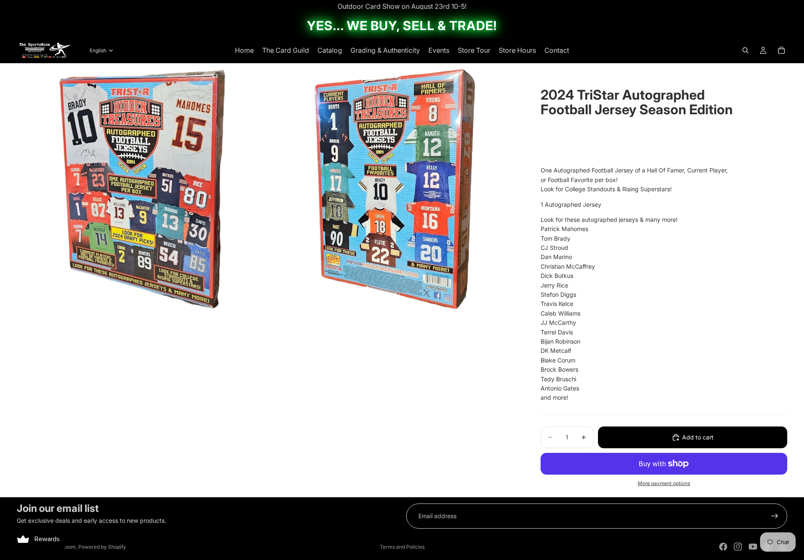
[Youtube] (753, 547)
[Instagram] (738, 547)
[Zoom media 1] (142, 188)
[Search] (745, 50)
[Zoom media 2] (395, 188)
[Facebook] (723, 547)
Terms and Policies (402, 547)
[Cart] (781, 50)
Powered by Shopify (102, 547)
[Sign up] (774, 516)
